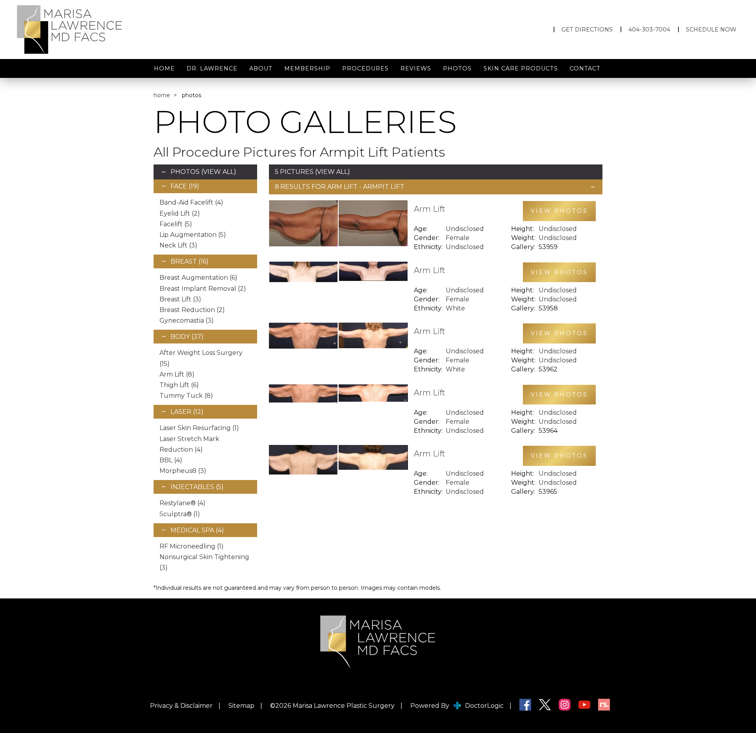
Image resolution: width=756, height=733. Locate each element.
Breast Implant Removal (202, 288)
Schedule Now (711, 29)
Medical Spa (197, 530)
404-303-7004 (649, 29)
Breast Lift (180, 299)
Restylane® (182, 503)
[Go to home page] (124, 29)
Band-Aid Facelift (191, 202)
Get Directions (587, 29)
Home (164, 68)
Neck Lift (178, 245)
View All (218, 171)
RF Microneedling (191, 546)
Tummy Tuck (186, 395)
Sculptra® (179, 514)
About (260, 68)
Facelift (175, 224)
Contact (585, 68)
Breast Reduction (192, 310)
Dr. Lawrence (212, 68)
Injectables (197, 487)
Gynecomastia (186, 320)
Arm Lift (177, 374)
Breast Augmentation (198, 277)
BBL (170, 460)
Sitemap (241, 705)
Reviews (415, 68)
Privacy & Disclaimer (181, 705)
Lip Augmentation (192, 234)
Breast (189, 261)
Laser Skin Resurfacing (199, 428)
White (455, 308)
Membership (307, 68)
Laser (187, 411)
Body (187, 336)
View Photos (559, 210)
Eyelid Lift (179, 213)
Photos (457, 68)
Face (184, 186)
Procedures (365, 68)
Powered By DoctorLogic (457, 705)
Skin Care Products (521, 68)
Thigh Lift (179, 385)
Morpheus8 (182, 471)
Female (457, 238)
